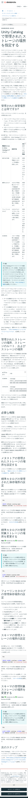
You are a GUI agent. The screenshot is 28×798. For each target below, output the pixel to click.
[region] (14, 783)
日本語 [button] (19, 6)
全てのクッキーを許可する (14, 794)
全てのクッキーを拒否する (14, 789)
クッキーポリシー (15, 776)
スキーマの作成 (17, 678)
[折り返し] (22, 504)
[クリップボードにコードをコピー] (25, 504)
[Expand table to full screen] (25, 143)
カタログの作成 (13, 522)
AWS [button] (24, 6)
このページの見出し (7, 24)
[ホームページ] (2, 11)
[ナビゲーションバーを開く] (2, 2)
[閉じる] (26, 770)
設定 (14, 785)
